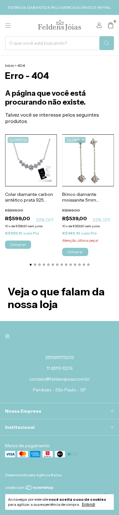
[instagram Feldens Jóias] (7, 336)
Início (9, 65)
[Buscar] (106, 43)
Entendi (88, 504)
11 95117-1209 (60, 368)
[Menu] (8, 26)
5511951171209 (59, 357)
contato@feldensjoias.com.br (59, 379)
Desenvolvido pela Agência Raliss (33, 475)
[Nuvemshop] (29, 488)
